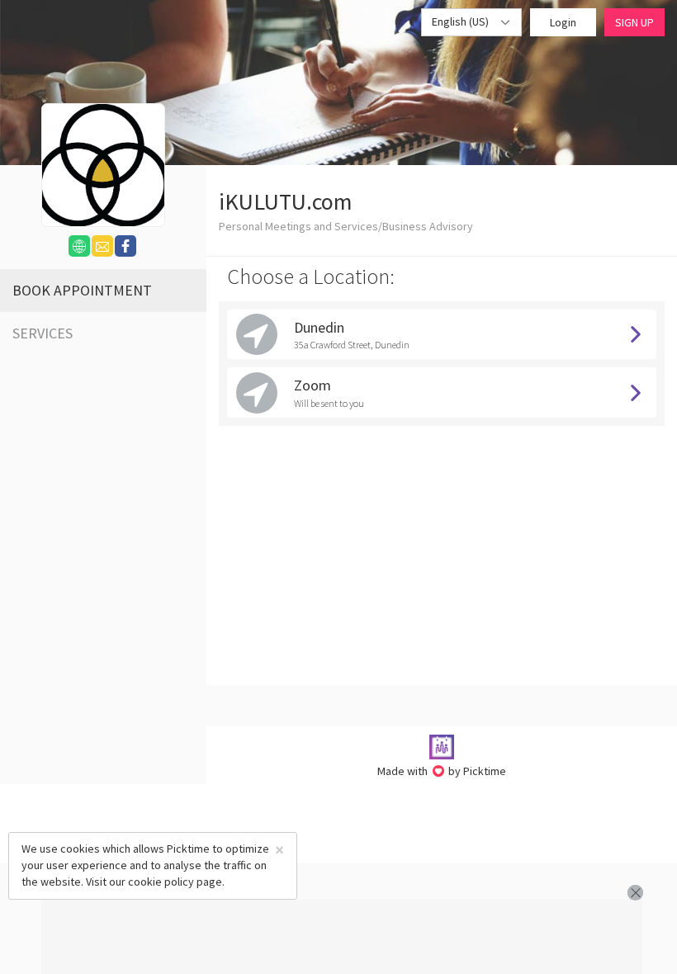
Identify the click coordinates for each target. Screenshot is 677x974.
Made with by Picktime (442, 771)
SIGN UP (634, 22)
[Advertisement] (341, 937)
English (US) (461, 21)
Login (563, 22)
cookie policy (161, 881)
